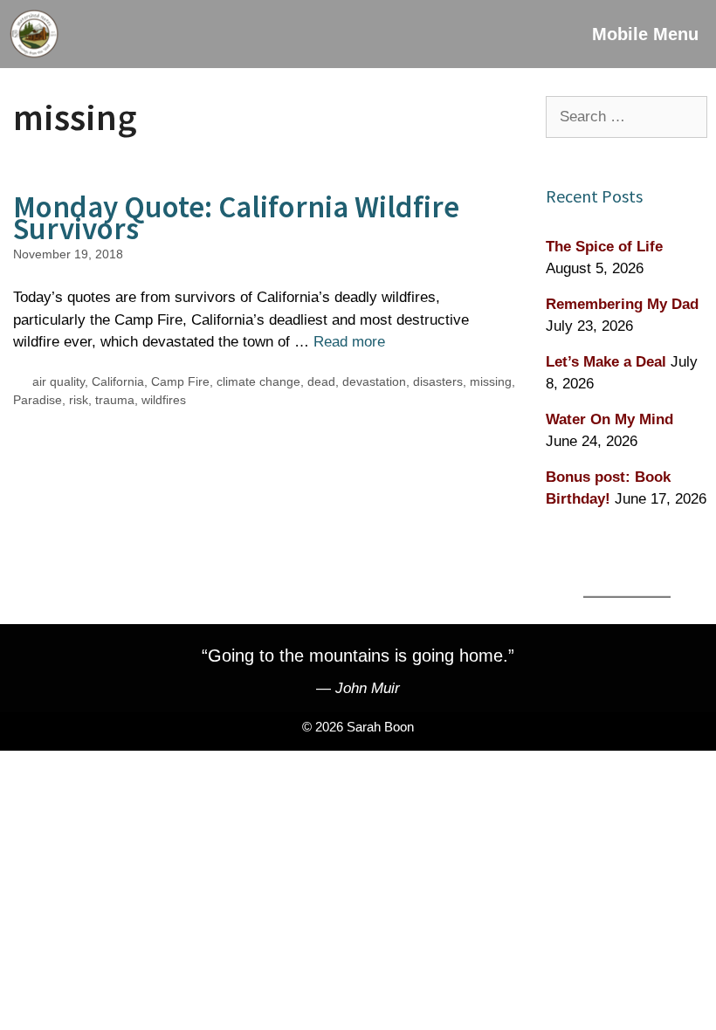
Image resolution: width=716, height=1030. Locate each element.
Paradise (37, 400)
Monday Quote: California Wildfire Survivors (236, 218)
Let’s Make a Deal (606, 362)
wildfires (163, 400)
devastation (374, 381)
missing (491, 381)
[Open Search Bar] (524, 34)
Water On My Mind (609, 419)
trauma (114, 400)
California (118, 381)
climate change (258, 381)
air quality (58, 381)
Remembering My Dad (622, 304)
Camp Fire (180, 381)
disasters (438, 381)
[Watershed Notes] (34, 34)
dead (321, 381)
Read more (349, 341)
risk (78, 400)
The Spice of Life (604, 246)
